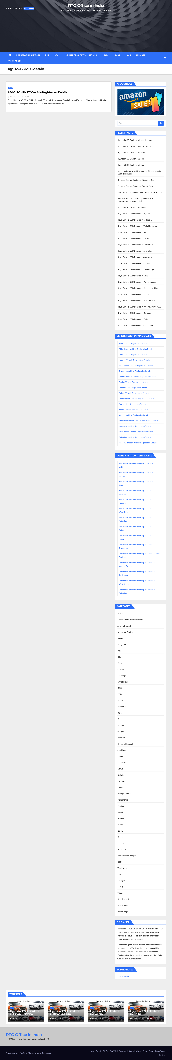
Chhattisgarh (122, 682)
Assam (10, 87)
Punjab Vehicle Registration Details (133, 382)
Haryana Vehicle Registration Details (134, 360)
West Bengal (122, 912)
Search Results (160, 1051)
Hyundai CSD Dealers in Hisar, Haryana (134, 140)
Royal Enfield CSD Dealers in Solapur (133, 276)
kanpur (120, 756)
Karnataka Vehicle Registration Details (135, 426)
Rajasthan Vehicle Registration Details (135, 437)
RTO (57, 55)
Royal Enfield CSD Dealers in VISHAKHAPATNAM (139, 307)
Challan (120, 669)
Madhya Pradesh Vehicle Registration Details (138, 443)
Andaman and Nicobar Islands (130, 620)
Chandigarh (122, 676)
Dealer (120, 701)
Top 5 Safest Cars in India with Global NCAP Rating (139, 192)
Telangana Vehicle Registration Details (135, 371)
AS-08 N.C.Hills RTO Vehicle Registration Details (37, 92)
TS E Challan (123, 976)
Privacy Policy (148, 1051)
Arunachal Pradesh (125, 632)
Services (140, 55)
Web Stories (15, 61)
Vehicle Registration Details (81, 55)
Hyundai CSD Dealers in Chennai (131, 207)
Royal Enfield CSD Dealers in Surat (132, 232)
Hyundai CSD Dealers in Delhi (130, 159)
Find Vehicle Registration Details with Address (125, 1051)
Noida (120, 831)
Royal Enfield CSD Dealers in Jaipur (133, 294)
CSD (106, 55)
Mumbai (120, 819)
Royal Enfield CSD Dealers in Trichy (133, 239)
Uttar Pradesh (123, 899)
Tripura (120, 893)
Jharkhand (121, 750)
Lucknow (121, 781)
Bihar (119, 651)
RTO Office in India (86, 5)
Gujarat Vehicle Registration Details (133, 393)
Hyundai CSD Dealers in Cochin (131, 153)
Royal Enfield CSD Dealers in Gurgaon (134, 313)
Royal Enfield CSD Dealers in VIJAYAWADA (136, 301)
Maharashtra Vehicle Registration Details (136, 366)
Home (92, 1051)
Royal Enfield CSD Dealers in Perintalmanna (136, 282)
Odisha (120, 837)
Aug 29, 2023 (97, 1018)
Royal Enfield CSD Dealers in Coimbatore (135, 325)
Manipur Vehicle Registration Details (134, 415)
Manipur (120, 806)
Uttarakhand (122, 905)
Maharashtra (122, 800)
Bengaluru (121, 645)
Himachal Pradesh (125, 744)
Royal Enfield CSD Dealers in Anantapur (134, 257)
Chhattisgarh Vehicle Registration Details (136, 349)
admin (26, 97)
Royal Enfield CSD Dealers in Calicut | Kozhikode (138, 288)
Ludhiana (121, 787)
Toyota (120, 887)
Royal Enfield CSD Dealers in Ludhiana (134, 220)
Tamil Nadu (122, 868)
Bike (47, 55)
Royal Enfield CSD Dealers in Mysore (133, 214)
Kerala (120, 769)
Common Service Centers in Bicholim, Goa (135, 180)
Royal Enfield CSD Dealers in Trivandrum (135, 245)
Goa (119, 719)
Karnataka (121, 763)
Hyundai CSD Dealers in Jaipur (130, 165)
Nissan (120, 825)
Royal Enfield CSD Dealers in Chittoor (133, 263)
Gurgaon (121, 732)
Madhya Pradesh (124, 794)
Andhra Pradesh (124, 626)
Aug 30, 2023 (57, 1018)
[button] (165, 58)
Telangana (121, 881)
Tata (119, 874)
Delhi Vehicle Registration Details (133, 355)
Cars (118, 55)
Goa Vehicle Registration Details (132, 404)
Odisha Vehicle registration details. (133, 388)
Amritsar (121, 614)
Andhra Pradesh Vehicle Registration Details (137, 377)
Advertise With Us (102, 1051)
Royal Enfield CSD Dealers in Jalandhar (134, 251)
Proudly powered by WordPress (17, 1053)
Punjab (120, 843)
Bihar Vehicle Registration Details (133, 344)
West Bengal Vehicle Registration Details (136, 432)
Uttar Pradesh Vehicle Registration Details (136, 399)
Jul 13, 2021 (15, 97)
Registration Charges (28, 55)
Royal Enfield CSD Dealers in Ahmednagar (135, 270)
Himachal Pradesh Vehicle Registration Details (138, 421)
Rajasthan (121, 850)
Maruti (120, 812)
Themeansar (46, 1053)
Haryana (121, 738)
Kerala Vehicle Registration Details (133, 410)
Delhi (119, 713)
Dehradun (121, 707)
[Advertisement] (86, 31)
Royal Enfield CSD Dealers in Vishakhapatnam (137, 226)
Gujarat (120, 725)
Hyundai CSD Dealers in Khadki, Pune (134, 146)
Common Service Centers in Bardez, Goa (135, 186)
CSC (129, 55)
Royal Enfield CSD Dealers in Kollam (133, 319)
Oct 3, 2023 (17, 1018)
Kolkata (120, 775)
